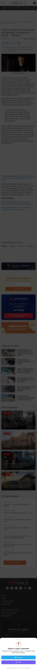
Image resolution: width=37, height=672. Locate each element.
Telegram (19, 657)
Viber (19, 662)
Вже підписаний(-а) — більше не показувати (18, 668)
